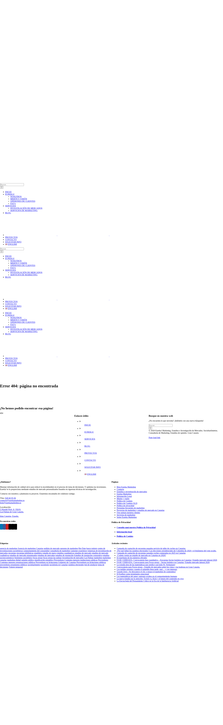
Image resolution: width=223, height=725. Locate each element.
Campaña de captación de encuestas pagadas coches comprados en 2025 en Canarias (151, 553)
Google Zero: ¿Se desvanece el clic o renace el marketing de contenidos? (146, 572)
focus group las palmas (52, 558)
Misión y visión (123, 499)
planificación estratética (43, 560)
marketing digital (14, 560)
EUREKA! (89, 432)
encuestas (12, 553)
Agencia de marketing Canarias (30, 548)
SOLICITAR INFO (92, 467)
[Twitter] (10, 527)
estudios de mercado (83, 553)
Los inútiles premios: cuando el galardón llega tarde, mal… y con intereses (147, 569)
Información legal (124, 532)
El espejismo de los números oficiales (132, 558)
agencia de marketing (8, 548)
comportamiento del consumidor (36, 551)
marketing (98, 558)
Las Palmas (88, 558)
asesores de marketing (69, 548)
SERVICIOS (89, 439)
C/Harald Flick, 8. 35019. (10, 509)
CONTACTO (90, 460)
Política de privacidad (125, 505)
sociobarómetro (34, 565)
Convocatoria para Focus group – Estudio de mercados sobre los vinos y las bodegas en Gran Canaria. (158, 567)
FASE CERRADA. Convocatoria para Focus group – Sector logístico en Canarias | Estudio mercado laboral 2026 (163, 562)
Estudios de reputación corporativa (88, 555)
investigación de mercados (73, 558)
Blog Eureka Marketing (126, 487)
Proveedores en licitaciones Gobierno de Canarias (56, 562)
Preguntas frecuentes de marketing (131, 508)
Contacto (120, 489)
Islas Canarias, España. (9, 516)
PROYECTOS (90, 453)
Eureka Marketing (124, 494)
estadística (38, 553)
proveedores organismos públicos (13, 565)
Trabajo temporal (16, 567)
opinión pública (27, 560)
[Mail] (12, 527)
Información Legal (124, 496)
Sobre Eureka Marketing (127, 517)
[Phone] (15, 527)
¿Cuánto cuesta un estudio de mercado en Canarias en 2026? (141, 555)
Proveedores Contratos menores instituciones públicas (76, 560)
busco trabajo (91, 548)
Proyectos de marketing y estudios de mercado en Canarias (140, 510)
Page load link (154, 437)
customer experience (79, 551)
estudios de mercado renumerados (23, 555)
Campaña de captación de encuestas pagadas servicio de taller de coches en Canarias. (151, 548)
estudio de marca (49, 553)
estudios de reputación (64, 555)
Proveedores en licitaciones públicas (91, 562)
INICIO (87, 425)
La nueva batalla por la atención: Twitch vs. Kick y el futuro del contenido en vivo (150, 579)
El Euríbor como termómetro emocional (133, 574)
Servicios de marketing (126, 515)
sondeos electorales (76, 565)
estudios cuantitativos (65, 553)
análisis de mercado (52, 548)
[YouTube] (7, 527)
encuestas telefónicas (25, 553)
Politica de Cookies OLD (127, 503)
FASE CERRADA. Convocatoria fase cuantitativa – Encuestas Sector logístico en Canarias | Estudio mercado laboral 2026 (167, 560)
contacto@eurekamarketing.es (12, 500)
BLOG (87, 446)
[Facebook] (4, 527)
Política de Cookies (125, 536)
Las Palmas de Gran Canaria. (12, 512)
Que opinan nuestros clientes (128, 512)
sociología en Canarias (58, 565)
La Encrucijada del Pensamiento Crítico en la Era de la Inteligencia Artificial (148, 581)
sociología (45, 565)
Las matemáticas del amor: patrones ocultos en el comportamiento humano (147, 576)
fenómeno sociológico (23, 558)
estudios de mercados (46, 555)
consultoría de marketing (60, 551)
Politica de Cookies (124, 501)
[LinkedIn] (1, 527)
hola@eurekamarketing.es (10, 503)
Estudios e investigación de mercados (132, 492)
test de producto (90, 565)
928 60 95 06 (10, 498)
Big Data (82, 548)
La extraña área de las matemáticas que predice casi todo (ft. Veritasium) (146, 565)
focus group (38, 558)
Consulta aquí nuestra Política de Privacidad (136, 527)
